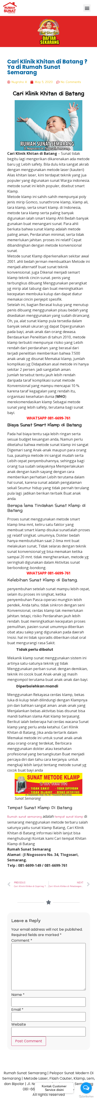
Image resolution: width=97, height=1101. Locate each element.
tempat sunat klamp (69, 817)
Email (17, 1009)
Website (18, 1024)
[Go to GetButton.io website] (86, 1096)
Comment (21, 940)
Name (18, 995)
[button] (87, 8)
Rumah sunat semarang (24, 817)
